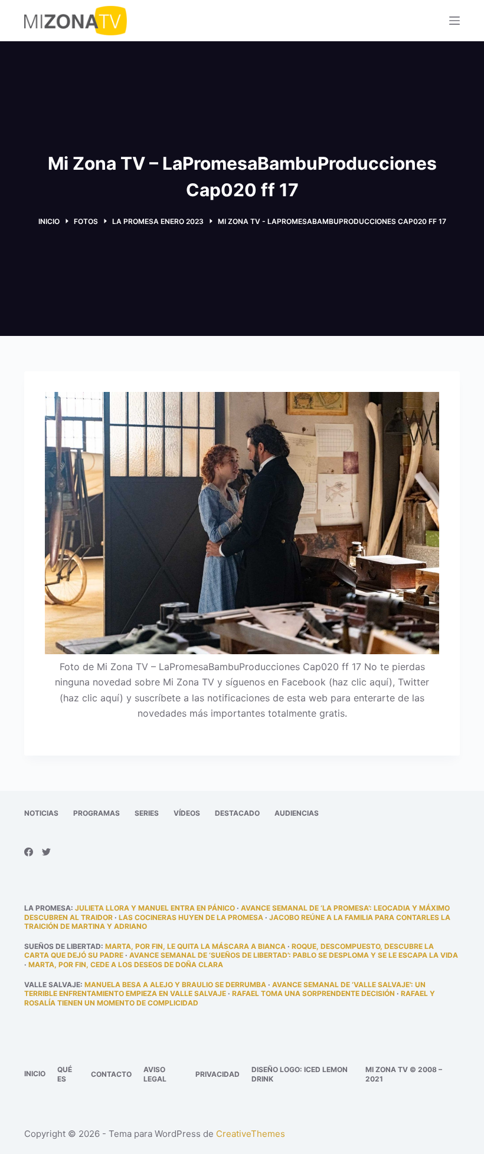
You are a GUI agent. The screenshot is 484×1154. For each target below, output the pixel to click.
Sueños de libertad (62, 946)
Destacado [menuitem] (237, 813)
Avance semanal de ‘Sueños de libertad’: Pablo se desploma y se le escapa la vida (293, 955)
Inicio (34, 1073)
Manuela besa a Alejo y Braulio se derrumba (175, 984)
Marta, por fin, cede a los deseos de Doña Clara (125, 964)
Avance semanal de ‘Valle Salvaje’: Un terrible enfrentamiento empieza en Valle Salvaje (225, 989)
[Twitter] (46, 852)
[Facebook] (28, 852)
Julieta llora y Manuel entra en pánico (155, 908)
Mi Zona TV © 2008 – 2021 (403, 1074)
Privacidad (217, 1074)
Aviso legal (154, 1074)
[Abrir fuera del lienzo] (454, 20)
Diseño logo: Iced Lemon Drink (299, 1074)
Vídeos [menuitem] (187, 813)
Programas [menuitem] (96, 813)
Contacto (111, 1074)
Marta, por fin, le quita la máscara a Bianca (195, 946)
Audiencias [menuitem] (296, 813)
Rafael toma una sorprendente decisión (313, 993)
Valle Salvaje (52, 984)
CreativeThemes (250, 1133)
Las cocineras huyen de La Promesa (191, 917)
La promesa (47, 908)
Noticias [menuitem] (41, 813)
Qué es (64, 1074)
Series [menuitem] (147, 813)
